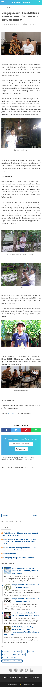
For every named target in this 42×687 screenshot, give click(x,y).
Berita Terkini (15, 651)
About (5, 678)
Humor (4, 654)
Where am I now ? (10, 554)
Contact (13, 678)
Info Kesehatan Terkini (17, 654)
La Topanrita (21, 2)
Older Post (35, 515)
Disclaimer (35, 678)
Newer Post (6, 515)
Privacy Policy (23, 678)
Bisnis (24, 651)
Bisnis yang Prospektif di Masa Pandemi (19, 558)
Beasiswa (5, 651)
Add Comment (34, 24)
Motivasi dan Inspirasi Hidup (12, 661)
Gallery (31, 651)
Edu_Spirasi (12, 413)
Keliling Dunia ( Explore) (10, 658)
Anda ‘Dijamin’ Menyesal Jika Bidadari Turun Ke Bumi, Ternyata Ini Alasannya (25, 570)
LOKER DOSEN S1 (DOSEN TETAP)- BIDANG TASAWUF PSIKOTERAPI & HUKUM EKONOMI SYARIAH (19, 541)
